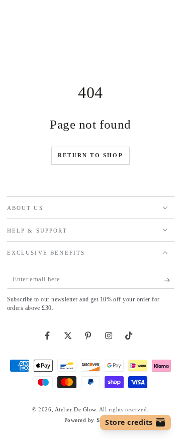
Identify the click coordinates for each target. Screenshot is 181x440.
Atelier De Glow (75, 409)
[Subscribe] (169, 280)
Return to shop (90, 155)
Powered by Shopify (90, 420)
